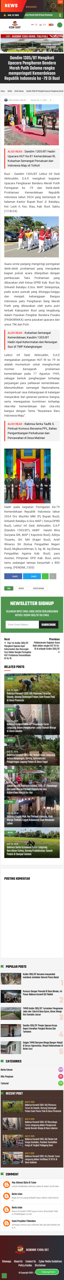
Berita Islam (17, 1194)
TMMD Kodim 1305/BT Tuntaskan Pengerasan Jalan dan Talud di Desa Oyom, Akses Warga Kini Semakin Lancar (43, 1011)
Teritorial (5, 1083)
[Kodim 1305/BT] (32, 1254)
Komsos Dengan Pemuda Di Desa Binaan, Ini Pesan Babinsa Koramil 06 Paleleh (42, 993)
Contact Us (30, 1262)
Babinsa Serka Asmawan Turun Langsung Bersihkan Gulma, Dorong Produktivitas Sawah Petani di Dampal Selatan (30, 851)
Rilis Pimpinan (7, 1077)
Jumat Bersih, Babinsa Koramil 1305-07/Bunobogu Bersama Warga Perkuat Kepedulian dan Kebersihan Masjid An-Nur (32, 789)
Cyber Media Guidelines (50, 1262)
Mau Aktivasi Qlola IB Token (24, 1182)
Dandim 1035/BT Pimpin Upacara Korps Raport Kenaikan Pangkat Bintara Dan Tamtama (40, 1028)
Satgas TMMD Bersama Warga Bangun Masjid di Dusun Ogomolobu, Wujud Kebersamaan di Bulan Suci (43, 1046)
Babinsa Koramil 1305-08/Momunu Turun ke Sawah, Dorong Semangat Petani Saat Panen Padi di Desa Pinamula (31, 697)
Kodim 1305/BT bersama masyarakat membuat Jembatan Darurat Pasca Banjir (41, 976)
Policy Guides (25, 1266)
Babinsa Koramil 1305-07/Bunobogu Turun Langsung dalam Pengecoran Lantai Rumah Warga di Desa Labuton (31, 728)
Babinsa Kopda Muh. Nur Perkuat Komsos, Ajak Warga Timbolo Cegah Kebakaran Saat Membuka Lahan (30, 820)
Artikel (21, 588)
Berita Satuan (38, 588)
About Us (18, 1262)
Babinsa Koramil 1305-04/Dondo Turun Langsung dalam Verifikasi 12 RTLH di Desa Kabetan (42, 1159)
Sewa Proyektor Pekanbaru (24, 1221)
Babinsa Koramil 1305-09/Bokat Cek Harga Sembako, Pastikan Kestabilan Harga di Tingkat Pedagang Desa (41, 1142)
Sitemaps (6, 1262)
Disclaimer (40, 1266)
